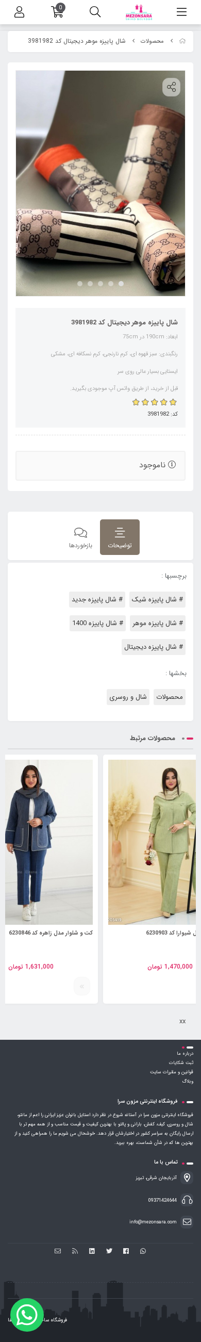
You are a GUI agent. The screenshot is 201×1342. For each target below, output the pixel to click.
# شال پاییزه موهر (157, 623)
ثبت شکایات (181, 1063)
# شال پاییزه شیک (157, 599)
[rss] (75, 1251)
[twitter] (109, 1251)
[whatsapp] (143, 1251)
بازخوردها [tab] (80, 545)
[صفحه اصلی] (182, 41)
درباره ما (185, 1053)
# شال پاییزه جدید (97, 599)
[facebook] (126, 1251)
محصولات (152, 41)
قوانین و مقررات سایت (171, 1072)
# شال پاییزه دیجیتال (153, 647)
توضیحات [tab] (120, 545)
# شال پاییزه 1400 (97, 623)
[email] (58, 1251)
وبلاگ (187, 1081)
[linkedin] (92, 1251)
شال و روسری (128, 697)
